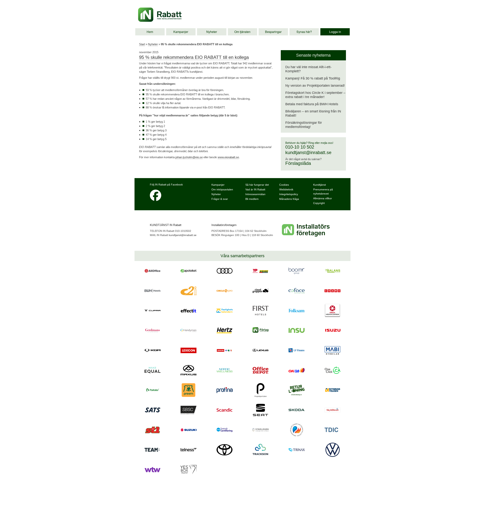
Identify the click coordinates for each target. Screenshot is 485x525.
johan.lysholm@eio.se (189, 157)
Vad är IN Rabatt (255, 189)
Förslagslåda (298, 163)
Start (142, 44)
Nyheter (211, 32)
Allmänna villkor (322, 198)
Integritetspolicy (288, 194)
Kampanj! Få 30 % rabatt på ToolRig (312, 78)
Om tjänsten (242, 32)
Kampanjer (180, 32)
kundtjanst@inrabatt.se (308, 152)
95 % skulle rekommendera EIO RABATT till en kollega (194, 57)
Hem (150, 32)
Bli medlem (252, 198)
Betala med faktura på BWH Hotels (311, 104)
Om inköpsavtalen (222, 189)
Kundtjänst (319, 184)
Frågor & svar (219, 198)
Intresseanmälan (255, 194)
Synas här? (304, 32)
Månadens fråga (289, 198)
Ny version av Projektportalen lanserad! (315, 85)
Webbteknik (286, 189)
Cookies (284, 184)
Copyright (319, 203)
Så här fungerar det (257, 184)
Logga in (335, 32)
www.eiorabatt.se (228, 157)
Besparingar (273, 32)
